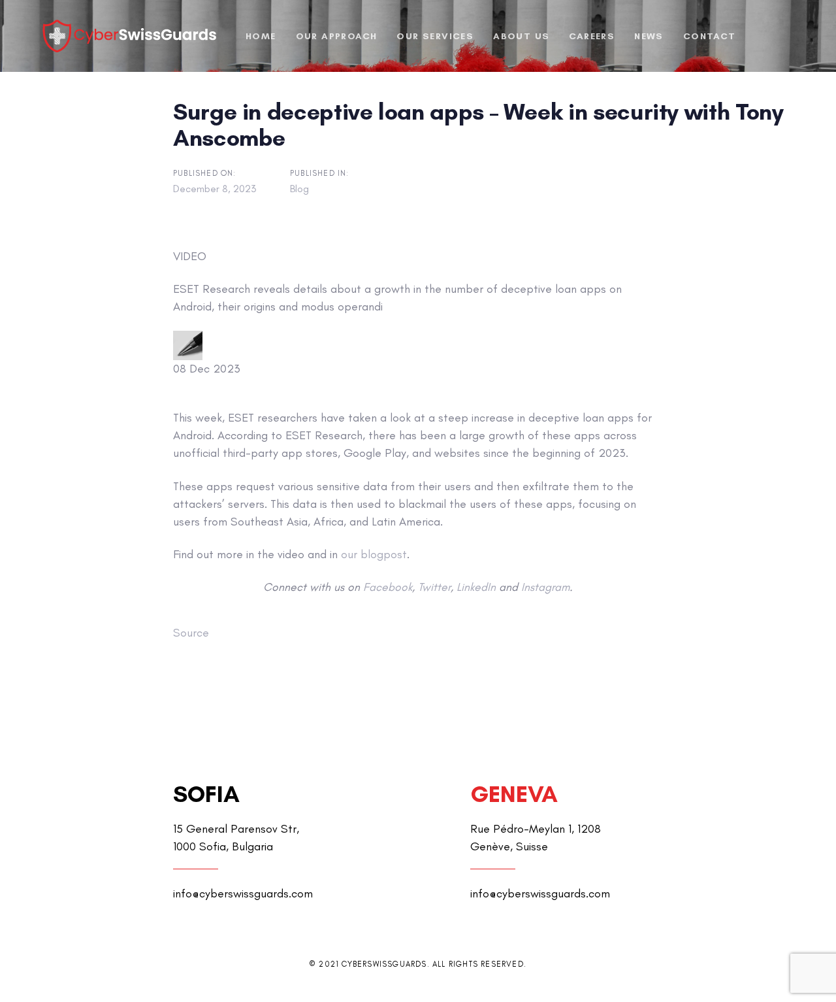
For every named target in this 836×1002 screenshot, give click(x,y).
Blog (299, 188)
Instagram (545, 586)
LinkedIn (476, 586)
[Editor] (187, 345)
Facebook (387, 586)
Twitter (434, 586)
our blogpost (374, 554)
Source (191, 633)
